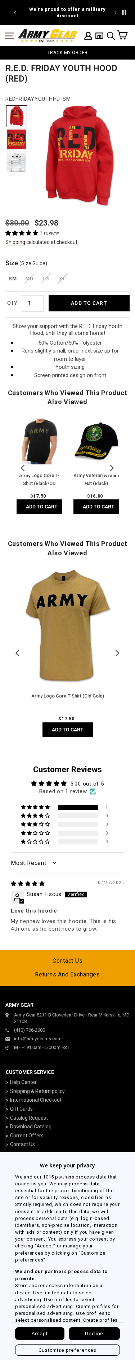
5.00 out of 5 (87, 783)
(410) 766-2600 (29, 1030)
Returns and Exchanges (67, 974)
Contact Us (68, 960)
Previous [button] (23, 468)
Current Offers (27, 1135)
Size (26, 263)
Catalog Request (29, 1118)
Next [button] (111, 468)
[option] (67, 12)
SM (13, 278)
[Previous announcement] (15, 12)
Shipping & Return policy (37, 1091)
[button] (22, 233)
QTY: (12, 303)
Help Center (23, 1082)
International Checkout (36, 1100)
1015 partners (58, 1177)
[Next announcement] (115, 12)
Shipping (15, 242)
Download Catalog (30, 1126)
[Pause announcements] (124, 12)
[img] (28, 883)
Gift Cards (21, 1109)
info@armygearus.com (38, 1038)
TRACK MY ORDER (68, 52)
